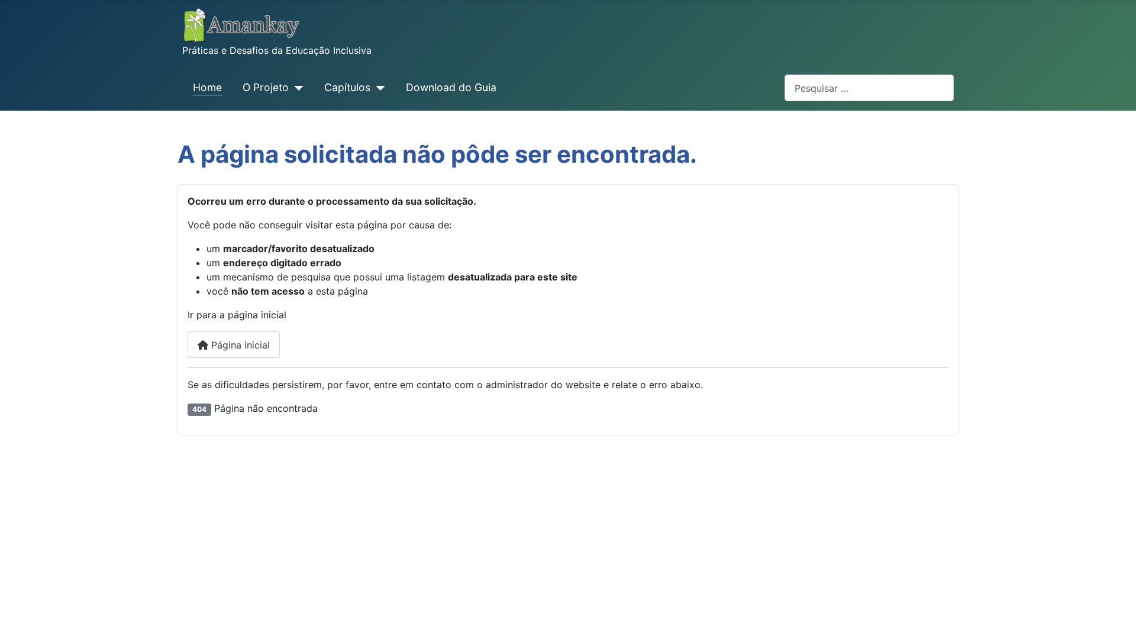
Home (207, 87)
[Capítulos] (377, 87)
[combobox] (869, 88)
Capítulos (347, 87)
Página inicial (239, 345)
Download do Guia (451, 87)
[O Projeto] (296, 87)
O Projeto (266, 87)
